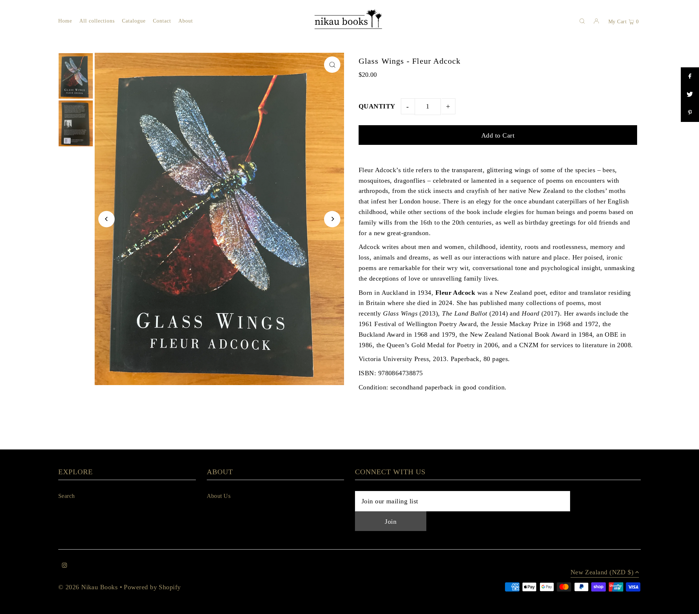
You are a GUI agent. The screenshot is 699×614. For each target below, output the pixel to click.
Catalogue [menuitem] (134, 21)
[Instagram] (64, 565)
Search (66, 496)
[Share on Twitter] (690, 95)
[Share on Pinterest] (690, 113)
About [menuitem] (185, 21)
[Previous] (106, 219)
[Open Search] (582, 21)
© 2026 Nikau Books (88, 587)
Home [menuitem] (65, 21)
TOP (686, 605)
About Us (219, 496)
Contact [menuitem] (162, 21)
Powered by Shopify (152, 587)
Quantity (377, 106)
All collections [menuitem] (97, 21)
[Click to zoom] (332, 64)
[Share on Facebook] (690, 76)
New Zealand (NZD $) (602, 572)
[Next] (332, 219)
